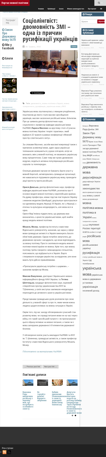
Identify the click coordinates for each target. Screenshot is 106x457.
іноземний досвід (91, 290)
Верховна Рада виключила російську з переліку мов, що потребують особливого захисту (28, 400)
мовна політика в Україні (52, 103)
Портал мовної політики (15, 3)
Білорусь (85, 126)
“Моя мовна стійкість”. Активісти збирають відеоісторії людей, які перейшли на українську (10, 75)
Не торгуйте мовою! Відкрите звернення (41, 396)
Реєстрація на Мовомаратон (7, 66)
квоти (85, 192)
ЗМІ (97, 129)
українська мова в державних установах (92, 279)
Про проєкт (92, 9)
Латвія (96, 142)
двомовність (36, 103)
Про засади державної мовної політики (92, 148)
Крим (91, 142)
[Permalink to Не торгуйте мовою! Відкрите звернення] (42, 385)
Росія (99, 152)
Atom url (9, 452)
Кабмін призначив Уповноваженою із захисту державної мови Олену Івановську (59, 398)
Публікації (51, 9)
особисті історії (95, 232)
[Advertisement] (10, 171)
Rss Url (5, 452)
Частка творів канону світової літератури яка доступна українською (9, 100)
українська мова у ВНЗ (56, 106)
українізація (90, 286)
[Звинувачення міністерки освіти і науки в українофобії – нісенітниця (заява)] (9, 116)
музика (94, 221)
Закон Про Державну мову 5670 (92, 137)
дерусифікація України (91, 182)
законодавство (91, 188)
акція (89, 155)
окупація (85, 225)
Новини (41, 9)
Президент (92, 145)
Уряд (84, 155)
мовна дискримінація (90, 199)
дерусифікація (92, 177)
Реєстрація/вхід (10, 21)
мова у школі (93, 195)
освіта (86, 232)
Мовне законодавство (75, 9)
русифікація (40, 106)
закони (86, 184)
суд (90, 260)
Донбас (91, 129)
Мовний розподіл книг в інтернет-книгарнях (8, 128)
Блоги (61, 9)
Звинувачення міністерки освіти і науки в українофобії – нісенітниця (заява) (10, 108)
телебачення (88, 264)
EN (101, 9)
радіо (85, 237)
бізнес (89, 159)
